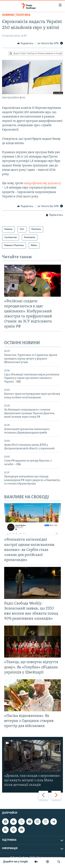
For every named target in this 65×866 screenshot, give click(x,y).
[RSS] (5, 829)
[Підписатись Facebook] (5, 821)
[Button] (25, 43)
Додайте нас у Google (15, 861)
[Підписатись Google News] (13, 821)
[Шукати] (59, 861)
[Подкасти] (47, 861)
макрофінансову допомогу (42, 183)
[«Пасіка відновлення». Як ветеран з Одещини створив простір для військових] (32, 695)
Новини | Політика (16, 15)
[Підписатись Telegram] (53, 821)
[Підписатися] (21, 829)
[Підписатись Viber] (45, 821)
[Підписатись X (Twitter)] (21, 821)
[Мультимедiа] (36, 861)
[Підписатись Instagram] (37, 821)
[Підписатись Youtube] (29, 821)
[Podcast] (13, 829)
